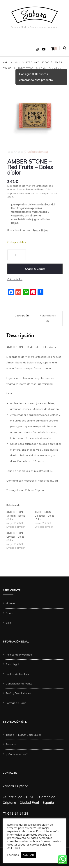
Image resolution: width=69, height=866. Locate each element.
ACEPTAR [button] (28, 854)
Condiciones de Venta (19, 683)
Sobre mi (11, 744)
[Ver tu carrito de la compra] (53, 49)
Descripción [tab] (22, 315)
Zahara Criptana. (35, 490)
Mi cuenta (11, 603)
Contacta (12, 480)
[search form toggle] (64, 48)
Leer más (13, 855)
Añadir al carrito (35, 269)
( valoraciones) (36, 151)
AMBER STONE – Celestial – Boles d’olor (44, 515)
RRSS (48, 471)
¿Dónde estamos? (16, 754)
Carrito (10, 613)
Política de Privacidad (19, 654)
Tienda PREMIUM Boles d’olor (23, 734)
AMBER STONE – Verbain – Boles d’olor (16, 515)
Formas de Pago (16, 703)
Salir (8, 622)
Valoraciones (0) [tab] (48, 318)
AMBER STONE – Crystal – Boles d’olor (16, 536)
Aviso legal (12, 664)
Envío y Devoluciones (18, 693)
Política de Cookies (17, 674)
